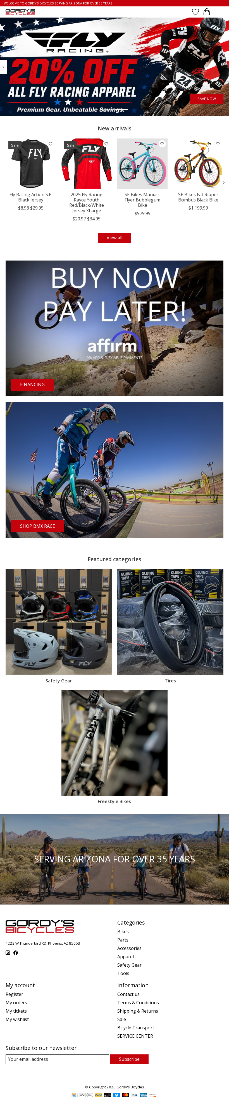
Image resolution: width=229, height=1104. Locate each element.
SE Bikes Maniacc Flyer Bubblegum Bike (142, 199)
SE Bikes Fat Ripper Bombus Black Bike (198, 197)
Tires (170, 681)
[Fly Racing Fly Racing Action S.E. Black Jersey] (31, 163)
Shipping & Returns (137, 1011)
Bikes (123, 931)
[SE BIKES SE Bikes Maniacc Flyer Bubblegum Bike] (142, 163)
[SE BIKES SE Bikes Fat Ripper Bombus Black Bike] (198, 163)
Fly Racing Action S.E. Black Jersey (30, 197)
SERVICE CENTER (135, 1036)
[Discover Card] (152, 1095)
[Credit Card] (74, 1095)
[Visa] (134, 1095)
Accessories (129, 948)
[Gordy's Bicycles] (20, 12)
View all (114, 238)
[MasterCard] (125, 1095)
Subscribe (129, 1059)
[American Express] (143, 1095)
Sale (121, 1019)
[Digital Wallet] (86, 1095)
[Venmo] (116, 1095)
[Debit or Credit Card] (107, 1095)
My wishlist (17, 1019)
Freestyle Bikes (114, 801)
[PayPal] (98, 1095)
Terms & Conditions (138, 1003)
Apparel (125, 957)
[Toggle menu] (217, 12)
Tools (123, 973)
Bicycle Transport (135, 1028)
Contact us (128, 994)
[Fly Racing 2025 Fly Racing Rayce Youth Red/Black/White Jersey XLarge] (86, 163)
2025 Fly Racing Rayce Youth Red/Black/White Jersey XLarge (86, 202)
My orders (16, 1003)
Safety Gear (59, 681)
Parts (122, 940)
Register (14, 994)
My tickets (16, 1011)
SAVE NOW (206, 98)
